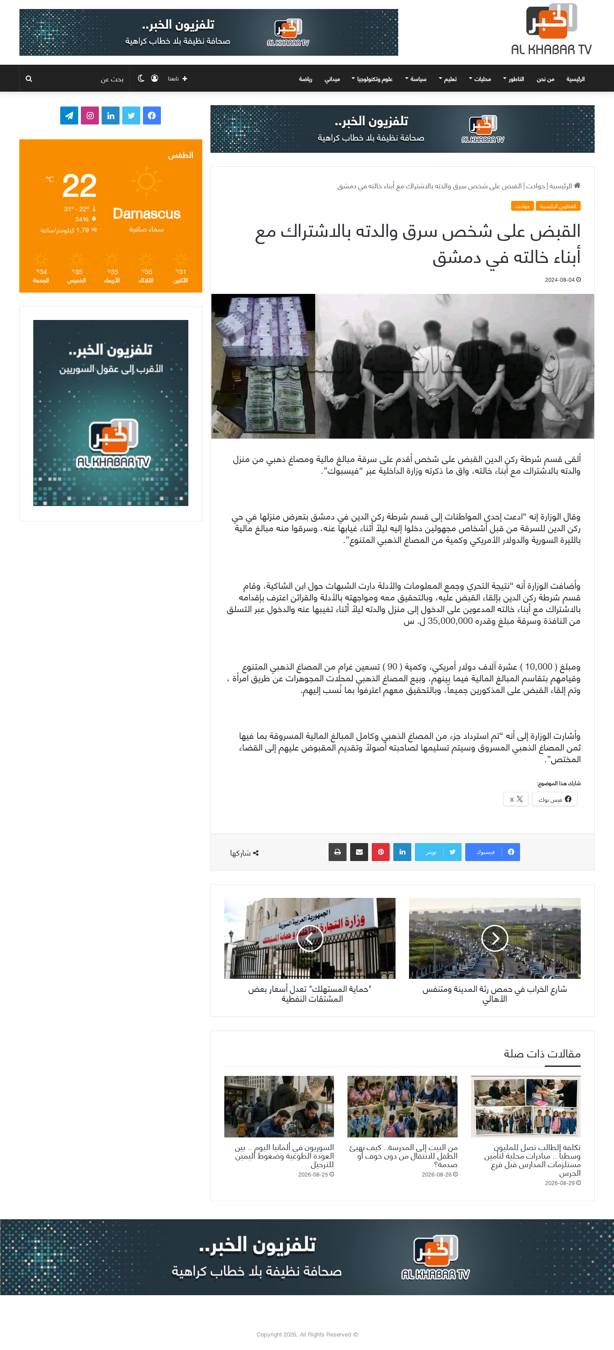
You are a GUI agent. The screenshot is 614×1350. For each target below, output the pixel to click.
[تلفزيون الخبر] (550, 28)
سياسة (419, 78)
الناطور (516, 78)
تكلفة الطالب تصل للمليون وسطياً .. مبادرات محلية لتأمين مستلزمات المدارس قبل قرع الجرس (533, 1159)
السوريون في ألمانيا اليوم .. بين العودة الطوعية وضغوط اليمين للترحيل (284, 1155)
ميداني (332, 78)
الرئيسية (577, 78)
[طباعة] (338, 852)
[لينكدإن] (402, 852)
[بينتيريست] (381, 852)
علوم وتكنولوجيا (375, 78)
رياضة (305, 78)
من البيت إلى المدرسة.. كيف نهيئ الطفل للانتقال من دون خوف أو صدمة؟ (404, 1155)
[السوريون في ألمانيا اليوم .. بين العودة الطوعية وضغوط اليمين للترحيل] (279, 1107)
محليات (483, 78)
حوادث (535, 184)
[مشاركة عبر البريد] (359, 852)
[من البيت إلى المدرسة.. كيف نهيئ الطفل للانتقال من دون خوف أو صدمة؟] (402, 1107)
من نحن (545, 78)
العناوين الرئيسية (558, 206)
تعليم (451, 78)
